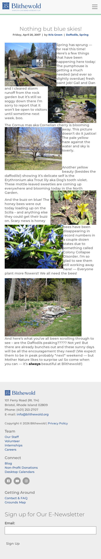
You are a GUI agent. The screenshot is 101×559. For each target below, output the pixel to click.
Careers (10, 449)
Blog (8, 463)
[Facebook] (8, 480)
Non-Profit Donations (21, 467)
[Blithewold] (35, 6)
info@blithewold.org (33, 414)
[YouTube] (17, 480)
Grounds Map (15, 502)
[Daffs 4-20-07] (50, 307)
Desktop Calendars (20, 472)
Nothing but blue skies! (50, 29)
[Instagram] (26, 480)
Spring (84, 34)
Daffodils (72, 34)
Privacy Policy (58, 423)
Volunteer (12, 441)
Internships (14, 445)
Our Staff (12, 437)
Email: (10, 523)
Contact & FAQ (16, 498)
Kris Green (55, 34)
